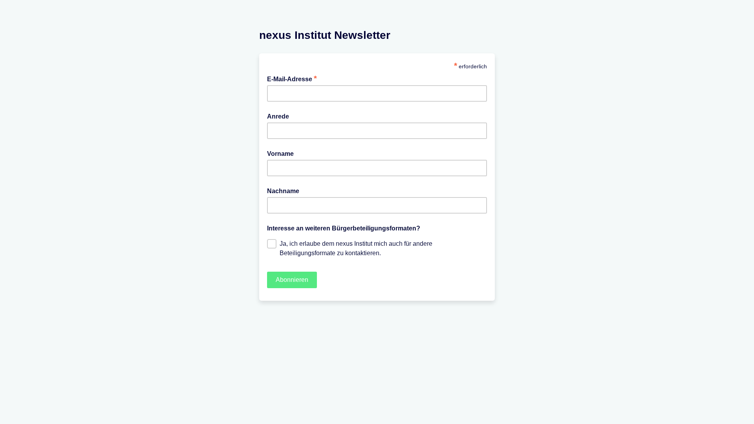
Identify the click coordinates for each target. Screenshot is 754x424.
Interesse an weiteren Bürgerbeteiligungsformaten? (343, 228)
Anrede (278, 116)
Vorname (280, 153)
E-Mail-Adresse (292, 78)
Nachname (283, 191)
